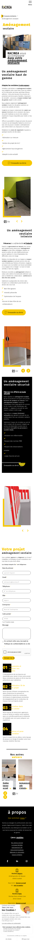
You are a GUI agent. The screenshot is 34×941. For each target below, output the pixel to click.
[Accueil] (3, 16)
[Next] (22, 221)
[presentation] (5, 793)
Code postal (6, 614)
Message (5, 625)
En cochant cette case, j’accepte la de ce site (17, 643)
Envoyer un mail (21, 883)
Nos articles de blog (17, 843)
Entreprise (6, 605)
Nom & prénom (8, 568)
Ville (4, 595)
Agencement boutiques (17, 850)
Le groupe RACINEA (17, 845)
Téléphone (6, 586)
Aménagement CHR (17, 847)
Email (4, 577)
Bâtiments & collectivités (17, 852)
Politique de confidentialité (13, 644)
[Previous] (17, 221)
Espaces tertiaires (17, 855)
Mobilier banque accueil (6, 785)
